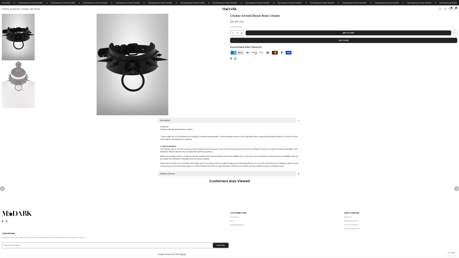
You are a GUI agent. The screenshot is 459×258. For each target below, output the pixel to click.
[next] (224, 64)
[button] (454, 32)
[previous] (40, 64)
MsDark (183, 254)
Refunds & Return (351, 221)
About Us (348, 217)
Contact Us (235, 217)
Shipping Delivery (237, 225)
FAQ (231, 221)
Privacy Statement (352, 228)
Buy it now (344, 40)
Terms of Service (351, 225)
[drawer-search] (440, 9)
